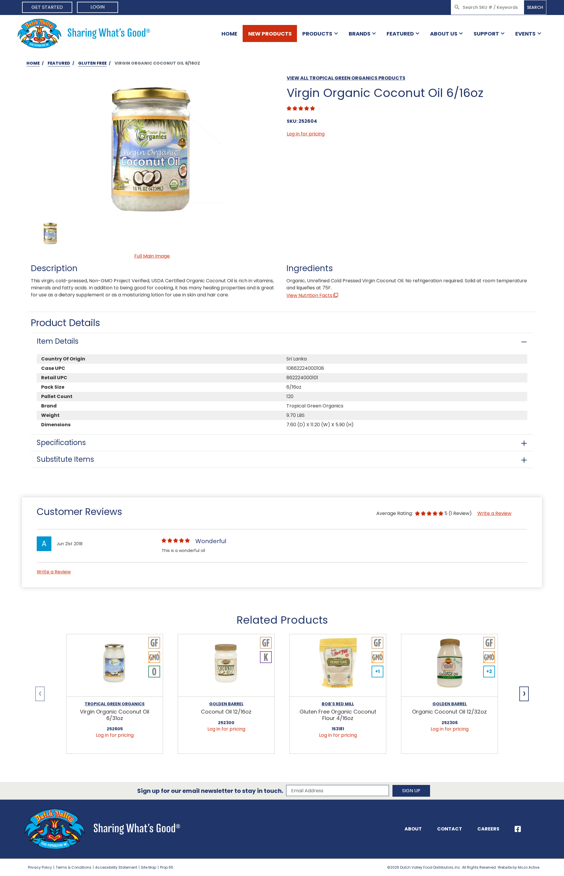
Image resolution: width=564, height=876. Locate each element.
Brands (359, 33)
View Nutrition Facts (309, 295)
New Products (270, 33)
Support (486, 33)
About (413, 828)
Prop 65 (166, 867)
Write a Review (494, 513)
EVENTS (525, 33)
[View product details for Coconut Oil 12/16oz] (226, 665)
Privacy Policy (40, 867)
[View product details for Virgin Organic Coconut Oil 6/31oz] (114, 665)
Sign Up (411, 790)
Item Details (57, 341)
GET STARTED (47, 7)
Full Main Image (152, 256)
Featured (400, 33)
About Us (443, 33)
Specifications (61, 442)
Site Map (148, 867)
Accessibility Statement (116, 867)
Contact (449, 828)
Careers (488, 828)
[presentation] (40, 694)
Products (317, 33)
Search (535, 7)
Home (229, 33)
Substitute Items (65, 459)
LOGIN (97, 7)
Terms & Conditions (73, 867)
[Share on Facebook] (518, 829)
